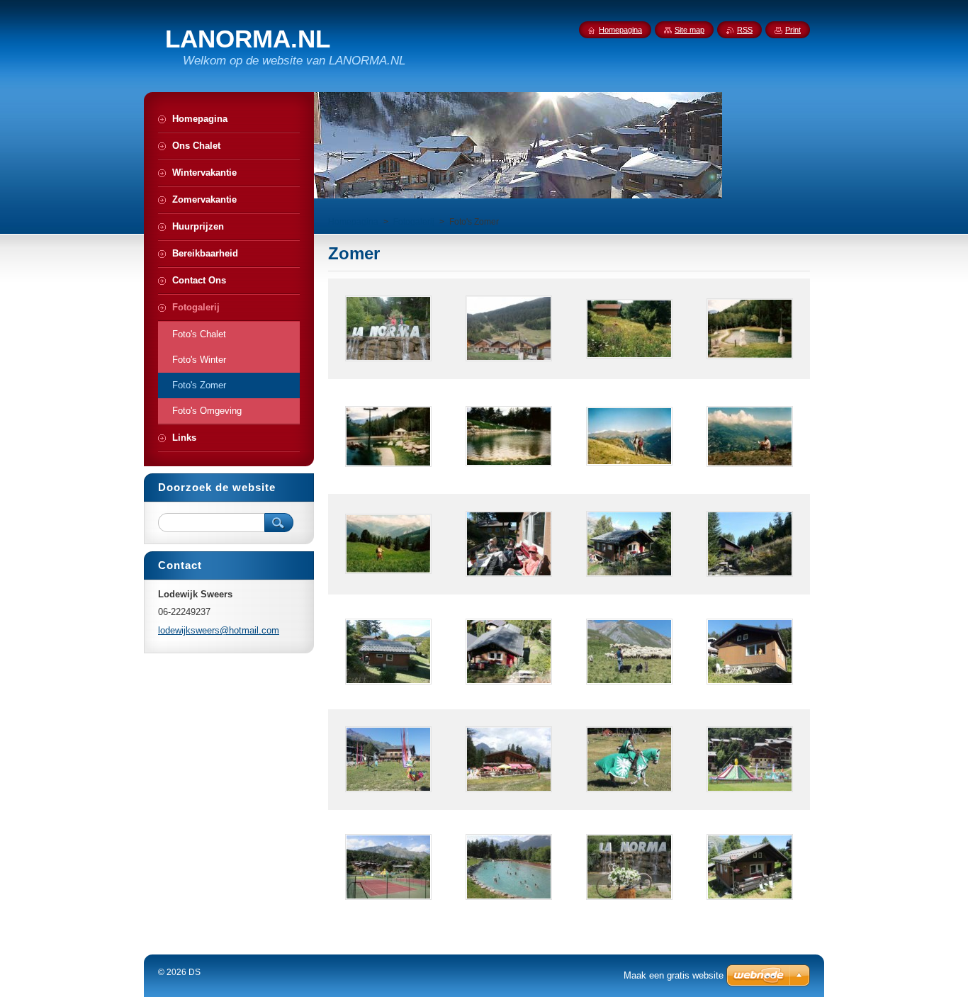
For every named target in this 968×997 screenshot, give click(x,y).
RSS (745, 30)
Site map (689, 30)
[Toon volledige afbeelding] (388, 328)
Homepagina (353, 222)
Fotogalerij (413, 222)
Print (793, 30)
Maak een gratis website (674, 975)
